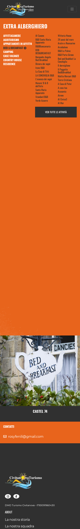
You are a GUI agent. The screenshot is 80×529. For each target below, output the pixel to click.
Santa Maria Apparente (40, 91)
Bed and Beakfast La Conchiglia (67, 60)
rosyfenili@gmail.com (25, 437)
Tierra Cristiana (65, 80)
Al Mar (61, 103)
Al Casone (39, 36)
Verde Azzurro (41, 100)
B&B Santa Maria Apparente (43, 41)
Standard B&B (41, 97)
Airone (61, 95)
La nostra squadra (19, 526)
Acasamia (62, 91)
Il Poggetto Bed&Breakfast (64, 70)
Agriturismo (11, 40)
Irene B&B (40, 68)
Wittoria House (64, 36)
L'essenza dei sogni (43, 79)
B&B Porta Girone (66, 55)
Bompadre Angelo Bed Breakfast (43, 58)
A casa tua (62, 88)
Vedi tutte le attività (56, 112)
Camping (8, 52)
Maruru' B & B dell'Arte (41, 84)
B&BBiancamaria (42, 46)
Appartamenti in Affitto (17, 44)
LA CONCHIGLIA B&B (44, 75)
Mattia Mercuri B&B (67, 76)
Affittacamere (12, 36)
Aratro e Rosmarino (66, 43)
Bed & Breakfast (13, 48)
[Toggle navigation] (72, 9)
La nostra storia (17, 520)
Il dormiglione (64, 65)
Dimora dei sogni (42, 64)
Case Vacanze (11, 56)
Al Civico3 (62, 99)
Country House (12, 60)
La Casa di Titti (42, 71)
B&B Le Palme (64, 51)
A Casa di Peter (65, 84)
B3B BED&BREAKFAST (43, 51)
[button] (8, 496)
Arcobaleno (63, 47)
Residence (9, 64)
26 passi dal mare (66, 39)
